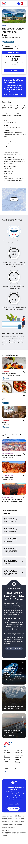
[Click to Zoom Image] (14, 16)
